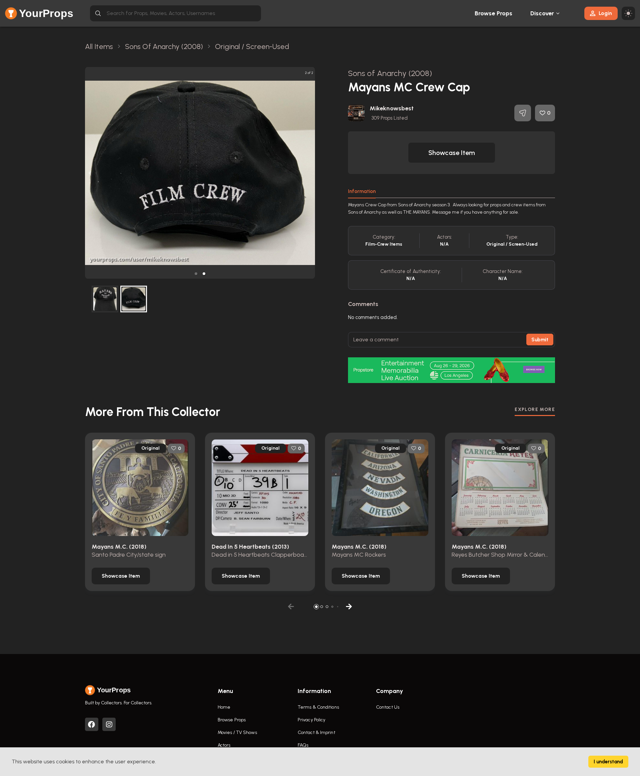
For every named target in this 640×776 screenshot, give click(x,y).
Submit (539, 340)
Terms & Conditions (318, 707)
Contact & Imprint (316, 732)
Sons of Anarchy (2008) (390, 73)
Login (605, 13)
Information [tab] (362, 191)
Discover (542, 13)
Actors (224, 745)
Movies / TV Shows (237, 732)
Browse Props (493, 13)
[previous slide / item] (89, 173)
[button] (196, 273)
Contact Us (387, 707)
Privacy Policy (311, 720)
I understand (608, 762)
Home (224, 707)
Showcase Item (451, 153)
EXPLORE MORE (535, 409)
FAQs (303, 745)
